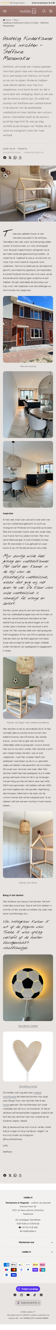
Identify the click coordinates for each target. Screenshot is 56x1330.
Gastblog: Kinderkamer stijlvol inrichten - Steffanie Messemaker (26, 24)
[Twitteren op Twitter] (10, 157)
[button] (4, 11)
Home (8, 20)
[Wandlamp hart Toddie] (28, 1084)
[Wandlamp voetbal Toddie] (28, 1024)
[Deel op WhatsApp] (15, 157)
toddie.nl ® (31, 1312)
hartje (6, 1104)
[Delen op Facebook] (5, 157)
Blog (16, 20)
